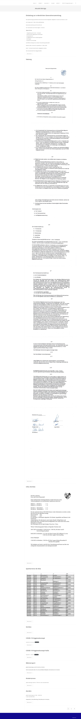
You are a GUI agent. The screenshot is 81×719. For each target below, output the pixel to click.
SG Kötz (28, 627)
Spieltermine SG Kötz (33, 569)
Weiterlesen (30, 54)
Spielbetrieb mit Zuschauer (30, 642)
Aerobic (28, 691)
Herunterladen (37, 642)
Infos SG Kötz (30, 487)
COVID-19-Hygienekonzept (35, 638)
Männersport (30, 663)
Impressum (74, 717)
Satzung (29, 59)
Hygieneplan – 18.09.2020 (30, 654)
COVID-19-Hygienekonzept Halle (37, 651)
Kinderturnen (31, 678)
